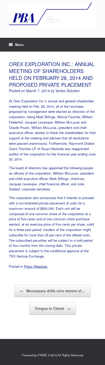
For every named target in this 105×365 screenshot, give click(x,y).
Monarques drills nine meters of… (52, 290)
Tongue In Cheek (53, 308)
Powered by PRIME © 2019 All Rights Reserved (52, 355)
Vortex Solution (68, 90)
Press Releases (35, 266)
